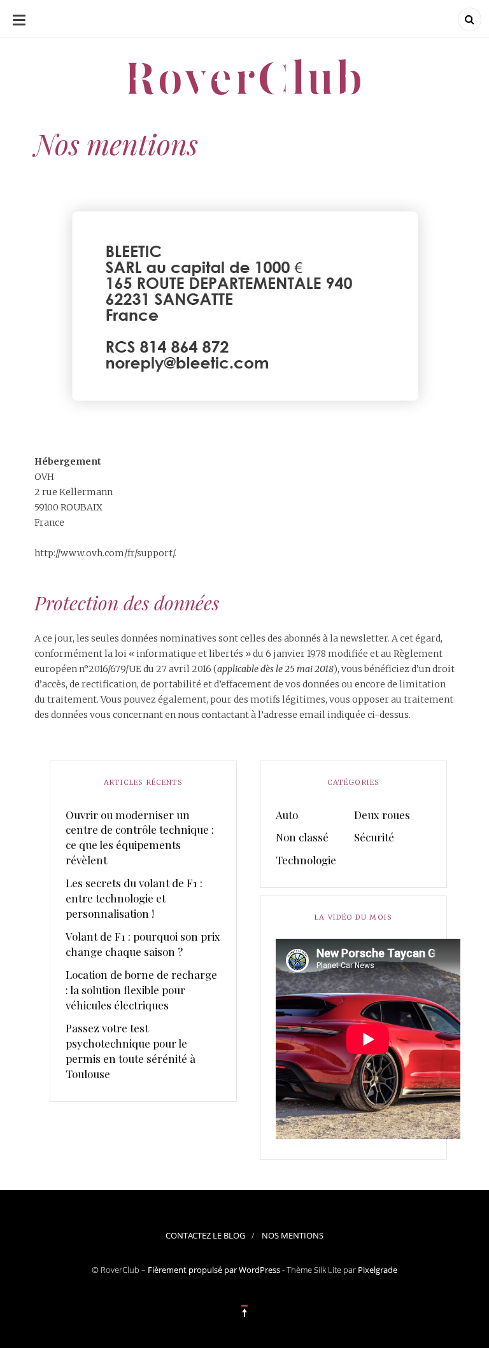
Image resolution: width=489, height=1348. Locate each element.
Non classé (302, 837)
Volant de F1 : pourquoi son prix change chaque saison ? (143, 943)
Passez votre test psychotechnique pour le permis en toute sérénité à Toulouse (130, 1051)
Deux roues (382, 815)
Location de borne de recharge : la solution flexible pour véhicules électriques (141, 989)
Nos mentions (292, 1235)
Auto (287, 815)
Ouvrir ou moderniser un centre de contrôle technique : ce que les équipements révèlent (140, 837)
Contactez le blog (205, 1235)
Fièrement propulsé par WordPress (214, 1269)
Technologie (306, 860)
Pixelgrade (377, 1269)
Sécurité (374, 837)
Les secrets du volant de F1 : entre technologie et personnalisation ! (134, 898)
